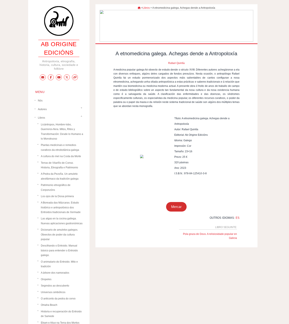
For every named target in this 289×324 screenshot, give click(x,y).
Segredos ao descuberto (55, 285)
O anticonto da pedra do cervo (58, 298)
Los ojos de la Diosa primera (57, 196)
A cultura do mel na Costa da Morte (61, 156)
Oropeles (46, 279)
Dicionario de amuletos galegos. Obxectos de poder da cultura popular (59, 234)
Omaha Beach (49, 304)
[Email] (43, 77)
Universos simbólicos (53, 292)
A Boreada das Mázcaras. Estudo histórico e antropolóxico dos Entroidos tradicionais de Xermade (61, 207)
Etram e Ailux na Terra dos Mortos (60, 322)
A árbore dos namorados (55, 272)
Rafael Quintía (176, 63)
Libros (146, 7)
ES (237, 217)
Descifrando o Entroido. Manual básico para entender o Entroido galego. (59, 250)
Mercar (176, 207)
